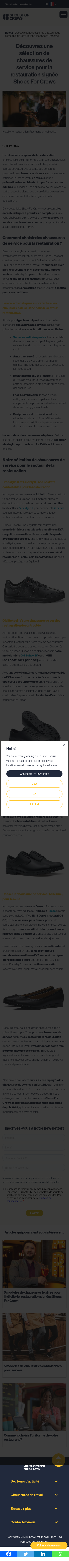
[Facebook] (8, 1554)
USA (34, 783)
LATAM (34, 804)
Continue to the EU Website (34, 773)
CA (34, 794)
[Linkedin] (43, 1554)
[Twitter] (25, 1554)
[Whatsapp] (60, 1554)
